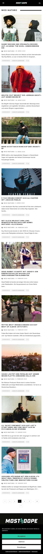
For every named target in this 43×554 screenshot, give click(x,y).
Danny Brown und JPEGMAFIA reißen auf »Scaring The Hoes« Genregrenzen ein (20, 46)
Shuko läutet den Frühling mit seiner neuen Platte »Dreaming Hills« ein (20, 375)
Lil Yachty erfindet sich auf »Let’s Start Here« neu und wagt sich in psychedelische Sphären (19, 427)
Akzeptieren (21, 536)
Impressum (35, 551)
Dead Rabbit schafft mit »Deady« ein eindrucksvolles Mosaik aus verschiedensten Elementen (20, 273)
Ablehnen (21, 542)
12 (37, 501)
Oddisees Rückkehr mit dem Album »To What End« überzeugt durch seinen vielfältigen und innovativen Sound (20, 478)
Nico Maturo (9, 51)
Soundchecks (6, 60)
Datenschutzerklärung (12, 551)
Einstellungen (21, 547)
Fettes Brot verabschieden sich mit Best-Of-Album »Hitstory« (20, 326)
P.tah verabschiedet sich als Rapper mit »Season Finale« (20, 199)
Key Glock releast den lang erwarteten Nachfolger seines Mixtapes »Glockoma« (17, 222)
